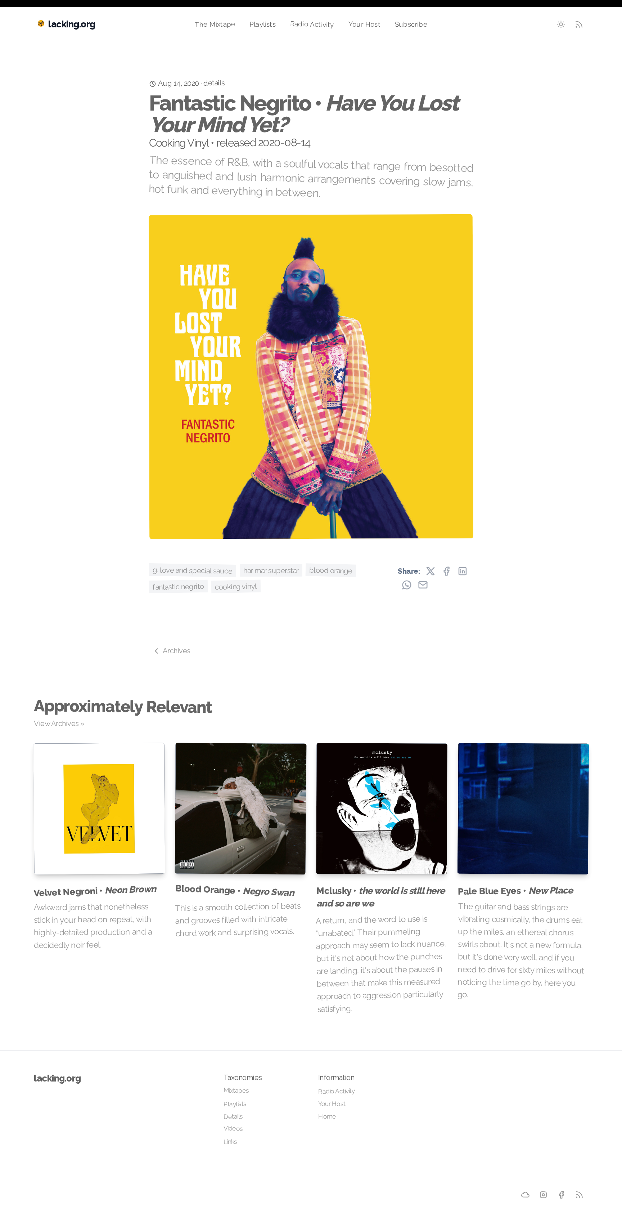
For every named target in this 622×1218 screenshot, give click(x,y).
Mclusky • (380, 897)
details (214, 83)
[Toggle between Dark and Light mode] (561, 24)
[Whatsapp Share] (406, 584)
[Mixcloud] (525, 1195)
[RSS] (579, 1195)
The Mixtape (215, 24)
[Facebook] (561, 1195)
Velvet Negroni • (95, 890)
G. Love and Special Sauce (193, 570)
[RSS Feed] (579, 24)
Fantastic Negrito (178, 586)
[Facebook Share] (446, 571)
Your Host (364, 24)
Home (327, 1116)
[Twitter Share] (430, 571)
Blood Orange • (234, 890)
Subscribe (411, 24)
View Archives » (59, 723)
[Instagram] (543, 1195)
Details (233, 1116)
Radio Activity (312, 23)
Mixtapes (236, 1090)
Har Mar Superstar (270, 570)
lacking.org (57, 1078)
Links (230, 1142)
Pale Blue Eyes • (515, 891)
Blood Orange (331, 570)
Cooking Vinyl (236, 586)
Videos (233, 1128)
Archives (176, 650)
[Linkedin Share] (462, 571)
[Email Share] (423, 584)
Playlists (262, 24)
